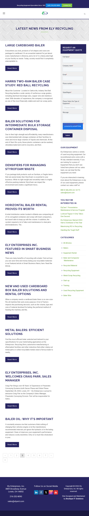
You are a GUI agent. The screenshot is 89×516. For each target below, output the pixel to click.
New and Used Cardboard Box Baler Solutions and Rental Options (26, 290)
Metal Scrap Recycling (72, 275)
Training (66, 285)
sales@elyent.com (68, 193)
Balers (66, 248)
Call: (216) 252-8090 (53, 5)
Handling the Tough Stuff (70, 230)
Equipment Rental (70, 253)
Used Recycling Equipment (74, 290)
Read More (12, 68)
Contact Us (67, 5)
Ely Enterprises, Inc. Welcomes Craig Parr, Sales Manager (28, 376)
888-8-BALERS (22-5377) (70, 190)
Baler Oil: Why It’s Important (29, 419)
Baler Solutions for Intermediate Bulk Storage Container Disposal (28, 125)
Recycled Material (70, 266)
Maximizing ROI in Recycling (71, 226)
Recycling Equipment (71, 271)
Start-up (66, 280)
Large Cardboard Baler (25, 45)
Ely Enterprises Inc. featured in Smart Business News (28, 248)
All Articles (68, 243)
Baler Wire (67, 295)
